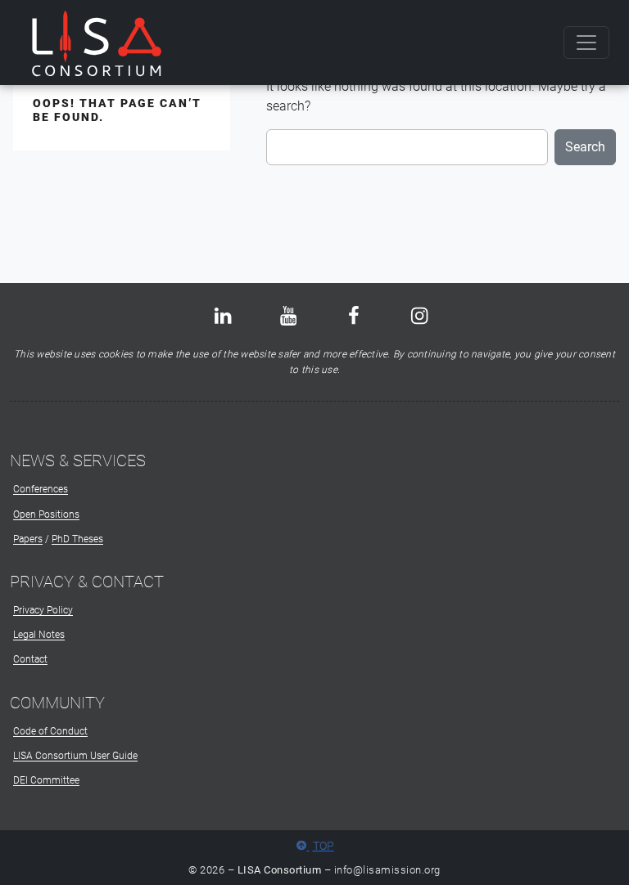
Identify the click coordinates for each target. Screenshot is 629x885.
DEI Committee (46, 780)
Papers (28, 539)
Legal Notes (39, 634)
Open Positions (46, 514)
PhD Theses (77, 539)
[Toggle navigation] (586, 42)
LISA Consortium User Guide (75, 755)
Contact (30, 659)
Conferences (40, 489)
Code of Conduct (50, 731)
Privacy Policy (43, 610)
